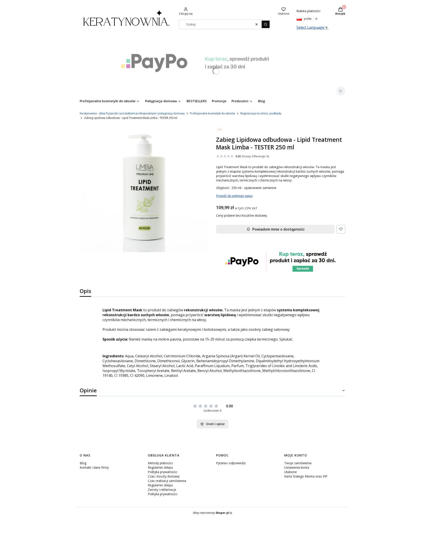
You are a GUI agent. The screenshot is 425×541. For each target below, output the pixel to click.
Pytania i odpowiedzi (230, 463)
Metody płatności (160, 463)
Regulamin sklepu (160, 467)
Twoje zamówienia (297, 463)
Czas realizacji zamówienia (167, 481)
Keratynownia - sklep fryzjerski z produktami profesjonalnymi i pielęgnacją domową (132, 113)
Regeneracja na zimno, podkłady (260, 113)
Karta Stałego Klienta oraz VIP (305, 476)
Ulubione (290, 472)
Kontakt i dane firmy (94, 467)
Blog (83, 463)
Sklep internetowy (211, 513)
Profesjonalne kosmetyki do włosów (212, 113)
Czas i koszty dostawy (164, 476)
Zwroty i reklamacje (162, 489)
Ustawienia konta (296, 467)
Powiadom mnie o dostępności (278, 229)
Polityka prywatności (162, 472)
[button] (266, 24)
